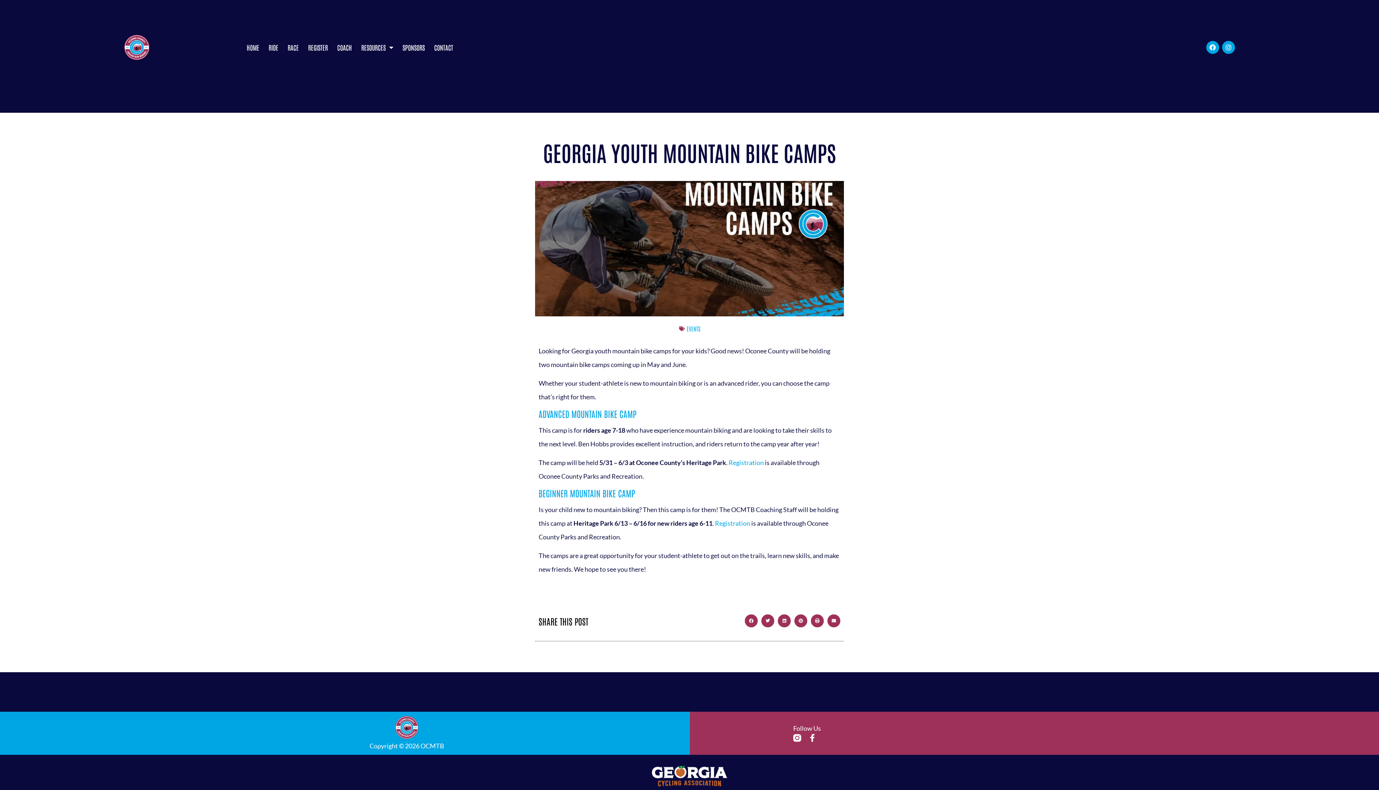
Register (318, 47)
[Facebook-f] (812, 738)
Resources (373, 47)
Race (293, 47)
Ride (273, 47)
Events (693, 328)
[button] (751, 620)
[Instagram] (1228, 47)
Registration (746, 462)
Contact (443, 47)
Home (253, 47)
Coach (344, 47)
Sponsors (414, 47)
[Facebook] (1212, 47)
